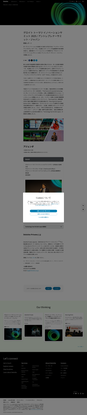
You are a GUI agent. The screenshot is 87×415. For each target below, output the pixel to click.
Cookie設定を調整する (43, 217)
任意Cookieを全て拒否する (43, 214)
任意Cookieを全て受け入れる (43, 210)
